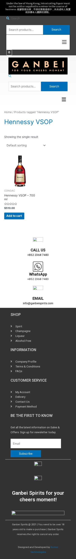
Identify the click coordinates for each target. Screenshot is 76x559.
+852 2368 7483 (38, 254)
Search (56, 29)
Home (8, 112)
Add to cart (14, 215)
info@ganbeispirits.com (38, 303)
